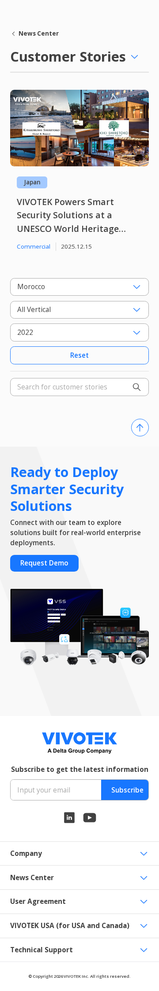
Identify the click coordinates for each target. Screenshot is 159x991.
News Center (39, 33)
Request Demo (44, 563)
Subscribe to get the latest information (79, 769)
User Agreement (38, 901)
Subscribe (127, 790)
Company (26, 853)
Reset (79, 355)
